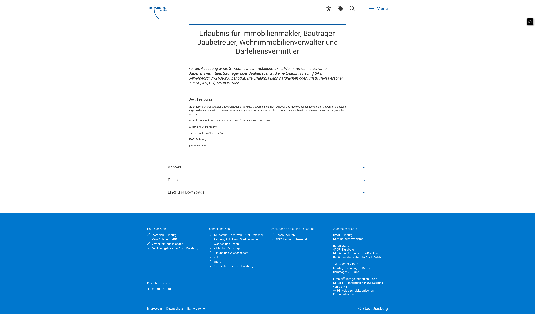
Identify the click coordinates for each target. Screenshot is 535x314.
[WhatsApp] (164, 288)
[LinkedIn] (169, 288)
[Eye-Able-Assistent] (328, 8)
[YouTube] (158, 288)
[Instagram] (153, 288)
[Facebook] (148, 288)
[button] (267, 167)
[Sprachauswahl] (340, 8)
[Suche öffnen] (352, 8)
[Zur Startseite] (158, 12)
